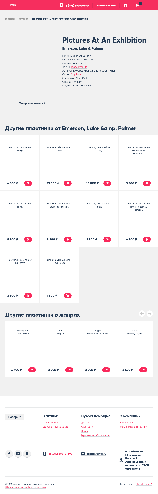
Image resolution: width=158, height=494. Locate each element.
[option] (23, 349)
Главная (10, 18)
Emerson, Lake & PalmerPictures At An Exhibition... (138, 150)
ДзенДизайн (142, 484)
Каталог (23, 18)
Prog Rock (76, 74)
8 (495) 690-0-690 (77, 5)
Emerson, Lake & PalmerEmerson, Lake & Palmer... (138, 206)
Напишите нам (106, 5)
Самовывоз (87, 427)
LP (85, 63)
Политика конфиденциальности (29, 487)
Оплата (84, 431)
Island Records (79, 67)
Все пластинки (50, 422)
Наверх (13, 417)
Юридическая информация (133, 427)
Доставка (85, 422)
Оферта (9, 487)
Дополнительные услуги (56, 427)
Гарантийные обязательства (95, 435)
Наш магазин (126, 422)
